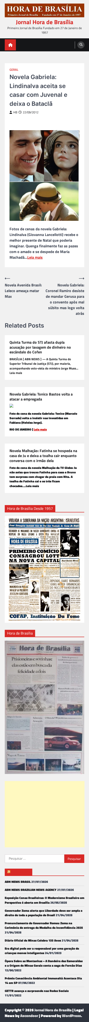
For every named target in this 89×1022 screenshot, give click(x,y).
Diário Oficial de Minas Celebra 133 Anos (33, 940)
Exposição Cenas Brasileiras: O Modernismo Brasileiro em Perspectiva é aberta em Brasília (44, 900)
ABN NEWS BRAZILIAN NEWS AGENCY (30, 889)
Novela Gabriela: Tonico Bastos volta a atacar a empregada (41, 397)
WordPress (71, 1015)
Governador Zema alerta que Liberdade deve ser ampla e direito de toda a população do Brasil (43, 912)
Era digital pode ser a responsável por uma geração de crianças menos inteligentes (42, 950)
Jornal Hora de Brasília (44, 22)
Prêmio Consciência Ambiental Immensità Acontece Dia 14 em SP (43, 980)
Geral (13, 69)
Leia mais (35, 257)
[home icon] (10, 44)
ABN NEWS (20, 872)
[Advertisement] (44, 814)
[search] (80, 45)
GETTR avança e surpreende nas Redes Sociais (37, 990)
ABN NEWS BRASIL (18, 881)
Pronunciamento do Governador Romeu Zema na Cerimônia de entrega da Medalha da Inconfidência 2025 (44, 925)
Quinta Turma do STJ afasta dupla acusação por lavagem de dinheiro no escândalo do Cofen (40, 347)
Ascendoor (29, 1015)
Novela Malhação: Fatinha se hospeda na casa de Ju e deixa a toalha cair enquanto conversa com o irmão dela (43, 455)
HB (15, 112)
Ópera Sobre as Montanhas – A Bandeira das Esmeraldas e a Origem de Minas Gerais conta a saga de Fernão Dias (44, 963)
